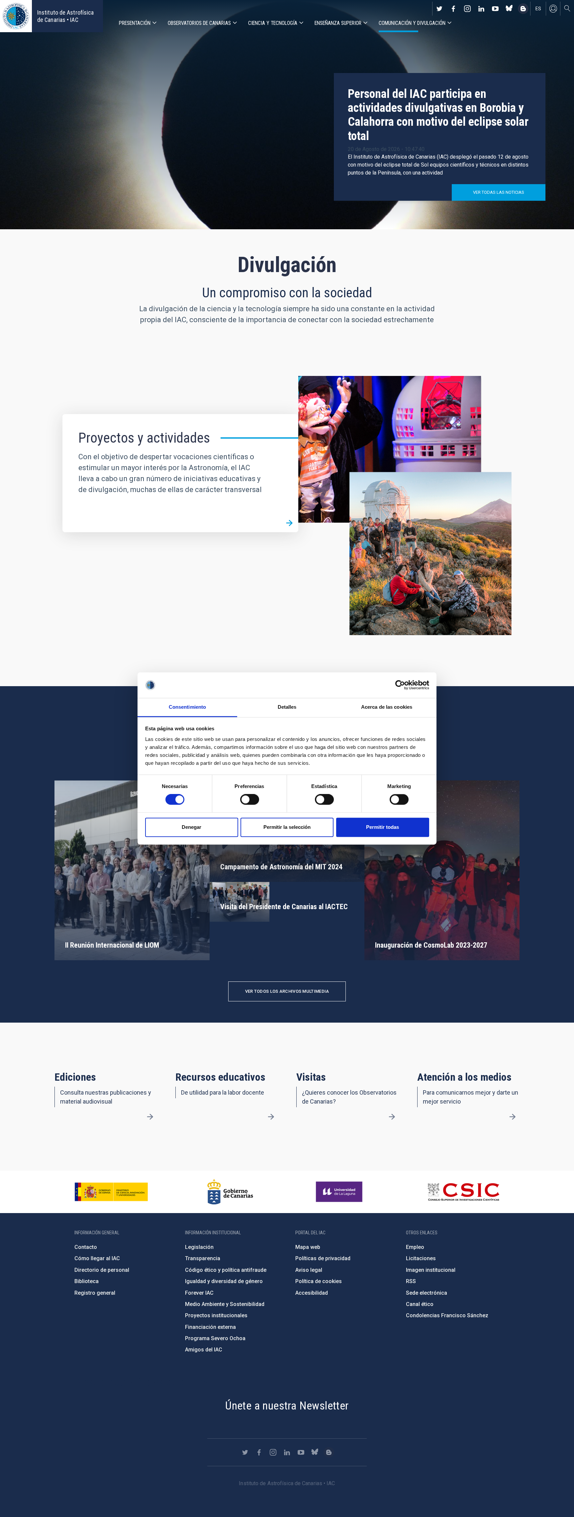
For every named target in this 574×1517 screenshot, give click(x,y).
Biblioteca (86, 1281)
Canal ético (419, 1304)
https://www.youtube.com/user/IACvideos (495, 9)
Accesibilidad (311, 1293)
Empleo (415, 1247)
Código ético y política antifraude (225, 1270)
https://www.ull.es (340, 1192)
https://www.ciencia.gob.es (111, 1191)
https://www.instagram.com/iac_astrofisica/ (467, 9)
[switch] (249, 799)
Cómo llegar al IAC (97, 1258)
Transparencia (202, 1258)
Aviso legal (308, 1270)
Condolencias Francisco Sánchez (447, 1315)
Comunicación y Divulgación (412, 23)
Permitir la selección (287, 827)
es (538, 8)
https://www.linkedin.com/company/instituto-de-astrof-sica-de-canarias (481, 9)
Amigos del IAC (203, 1349)
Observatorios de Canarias (199, 23)
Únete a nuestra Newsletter (286, 1405)
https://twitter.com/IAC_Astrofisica (439, 9)
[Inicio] (16, 16)
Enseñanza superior (338, 23)
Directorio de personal (101, 1270)
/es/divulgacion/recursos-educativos (271, 1117)
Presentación (134, 23)
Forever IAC (199, 1293)
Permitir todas (382, 827)
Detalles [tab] (287, 707)
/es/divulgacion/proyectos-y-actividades (289, 523)
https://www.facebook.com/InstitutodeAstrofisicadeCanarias (453, 9)
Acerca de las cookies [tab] (386, 707)
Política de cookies (318, 1281)
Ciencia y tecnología (272, 23)
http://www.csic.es (463, 1192)
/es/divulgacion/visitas (391, 1117)
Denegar (191, 827)
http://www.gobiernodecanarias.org (230, 1192)
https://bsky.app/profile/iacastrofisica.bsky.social (509, 9)
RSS (411, 1281)
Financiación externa (210, 1327)
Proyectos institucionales (216, 1315)
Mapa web (307, 1247)
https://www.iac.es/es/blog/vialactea (523, 9)
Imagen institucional (430, 1270)
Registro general (94, 1293)
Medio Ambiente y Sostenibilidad (224, 1304)
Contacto (85, 1247)
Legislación (199, 1247)
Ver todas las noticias (498, 192)
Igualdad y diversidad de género (224, 1281)
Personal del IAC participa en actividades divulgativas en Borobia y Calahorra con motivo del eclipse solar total (438, 115)
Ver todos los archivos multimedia (287, 991)
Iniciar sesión (553, 9)
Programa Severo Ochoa (215, 1338)
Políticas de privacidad (322, 1258)
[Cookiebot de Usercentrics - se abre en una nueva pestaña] (400, 685)
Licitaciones (421, 1258)
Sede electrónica (426, 1293)
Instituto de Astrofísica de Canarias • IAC (65, 16)
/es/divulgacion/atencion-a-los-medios (512, 1117)
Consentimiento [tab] (187, 707)
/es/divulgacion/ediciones (150, 1117)
